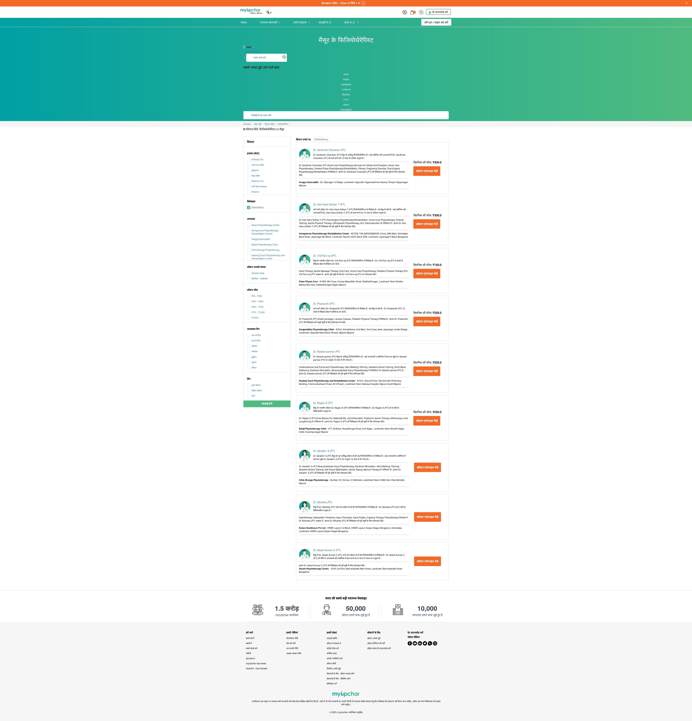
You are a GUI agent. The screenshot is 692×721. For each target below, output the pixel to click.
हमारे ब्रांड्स (300, 22)
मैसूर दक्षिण (256, 175)
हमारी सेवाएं (332, 632)
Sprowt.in (250, 658)
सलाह (244, 22)
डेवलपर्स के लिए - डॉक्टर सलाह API (340, 673)
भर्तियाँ (248, 653)
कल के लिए (256, 340)
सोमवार (254, 345)
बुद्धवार (254, 356)
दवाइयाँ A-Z (325, 22)
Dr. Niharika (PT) (322, 502)
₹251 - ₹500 (257, 301)
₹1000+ (255, 317)
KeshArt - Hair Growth (256, 668)
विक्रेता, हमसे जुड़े (334, 668)
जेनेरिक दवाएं (332, 653)
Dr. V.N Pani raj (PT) (324, 255)
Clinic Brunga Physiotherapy (266, 249)
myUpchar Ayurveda (256, 663)
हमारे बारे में (250, 638)
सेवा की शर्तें (290, 643)
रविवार (254, 367)
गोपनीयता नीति (292, 638)
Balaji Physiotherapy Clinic (265, 244)
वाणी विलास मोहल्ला (259, 186)
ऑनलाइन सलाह (258, 273)
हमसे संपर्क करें (251, 648)
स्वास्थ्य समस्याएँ (268, 22)
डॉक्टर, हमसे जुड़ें (373, 638)
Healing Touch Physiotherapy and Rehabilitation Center (268, 257)
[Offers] (405, 12)
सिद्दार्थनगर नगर (257, 181)
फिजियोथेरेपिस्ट (258, 207)
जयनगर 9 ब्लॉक (258, 164)
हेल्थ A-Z (350, 22)
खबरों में (249, 643)
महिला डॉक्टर (257, 390)
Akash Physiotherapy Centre (266, 224)
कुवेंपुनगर (255, 170)
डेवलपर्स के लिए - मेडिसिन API (339, 678)
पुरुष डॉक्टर (256, 384)
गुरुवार (254, 362)
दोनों (253, 395)
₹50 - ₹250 (257, 295)
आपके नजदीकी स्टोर (335, 658)
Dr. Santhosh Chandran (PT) (329, 150)
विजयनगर (255, 191)
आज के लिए (256, 335)
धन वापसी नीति (292, 648)
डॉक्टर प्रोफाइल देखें (427, 171)
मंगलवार (255, 351)
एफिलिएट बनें (332, 683)
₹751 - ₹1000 (258, 312)
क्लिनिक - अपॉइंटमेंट (260, 278)
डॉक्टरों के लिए (373, 632)
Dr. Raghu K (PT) (323, 403)
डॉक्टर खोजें (331, 663)
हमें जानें (249, 632)
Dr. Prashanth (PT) (324, 303)
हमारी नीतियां (292, 632)
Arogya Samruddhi (261, 239)
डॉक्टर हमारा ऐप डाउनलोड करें (379, 648)
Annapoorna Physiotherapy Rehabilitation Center (265, 232)
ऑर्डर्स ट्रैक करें (333, 648)
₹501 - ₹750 (257, 306)
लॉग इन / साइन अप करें (436, 22)
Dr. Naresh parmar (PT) (326, 351)
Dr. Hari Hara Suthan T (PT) (329, 204)
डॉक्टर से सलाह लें (334, 643)
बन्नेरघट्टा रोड (257, 159)
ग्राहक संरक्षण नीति (293, 653)
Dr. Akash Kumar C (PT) (327, 550)
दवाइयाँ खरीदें (332, 638)
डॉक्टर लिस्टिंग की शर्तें (376, 643)
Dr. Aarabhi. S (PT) (324, 451)
